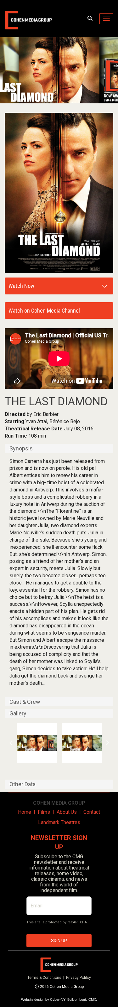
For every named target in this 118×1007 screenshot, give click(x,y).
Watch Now (21, 286)
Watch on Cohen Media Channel (44, 310)
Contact (91, 812)
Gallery (17, 713)
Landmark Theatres (59, 822)
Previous (11, 743)
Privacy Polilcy (78, 977)
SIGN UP (59, 940)
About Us (67, 812)
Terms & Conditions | (46, 977)
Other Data (22, 784)
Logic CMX (87, 999)
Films (44, 812)
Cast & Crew (24, 702)
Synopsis (21, 448)
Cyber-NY (57, 999)
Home (24, 812)
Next (107, 743)
